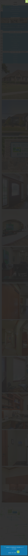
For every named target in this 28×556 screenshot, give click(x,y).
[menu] (26, 1)
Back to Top (12, 552)
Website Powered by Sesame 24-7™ (15, 547)
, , (14, 524)
